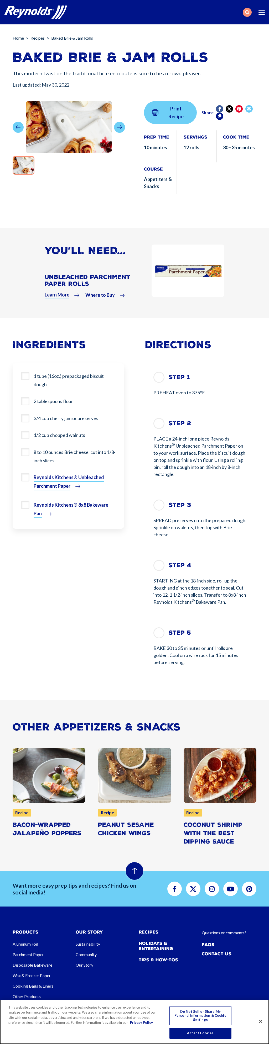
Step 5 (180, 632)
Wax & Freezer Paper (32, 975)
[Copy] (220, 116)
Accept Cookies (200, 1033)
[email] (249, 109)
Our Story (84, 964)
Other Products (27, 996)
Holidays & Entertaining (156, 946)
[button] (247, 12)
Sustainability (88, 943)
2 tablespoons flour (53, 401)
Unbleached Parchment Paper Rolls (87, 280)
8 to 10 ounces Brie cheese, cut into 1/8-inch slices (75, 456)
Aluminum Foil (25, 943)
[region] (134, 1022)
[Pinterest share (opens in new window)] (239, 109)
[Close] (260, 1021)
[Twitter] (230, 109)
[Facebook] (220, 109)
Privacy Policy (141, 1022)
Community (86, 954)
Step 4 (180, 565)
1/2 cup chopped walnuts (59, 435)
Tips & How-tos (158, 959)
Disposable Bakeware (32, 964)
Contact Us (216, 953)
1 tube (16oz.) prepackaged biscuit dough (69, 380)
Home (18, 37)
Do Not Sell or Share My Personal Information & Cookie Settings (200, 1015)
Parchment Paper (28, 954)
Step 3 (180, 504)
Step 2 (180, 423)
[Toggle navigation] (261, 12)
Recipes (37, 37)
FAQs (208, 944)
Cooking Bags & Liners (33, 985)
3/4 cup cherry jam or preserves (66, 418)
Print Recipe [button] (176, 112)
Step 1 (179, 377)
